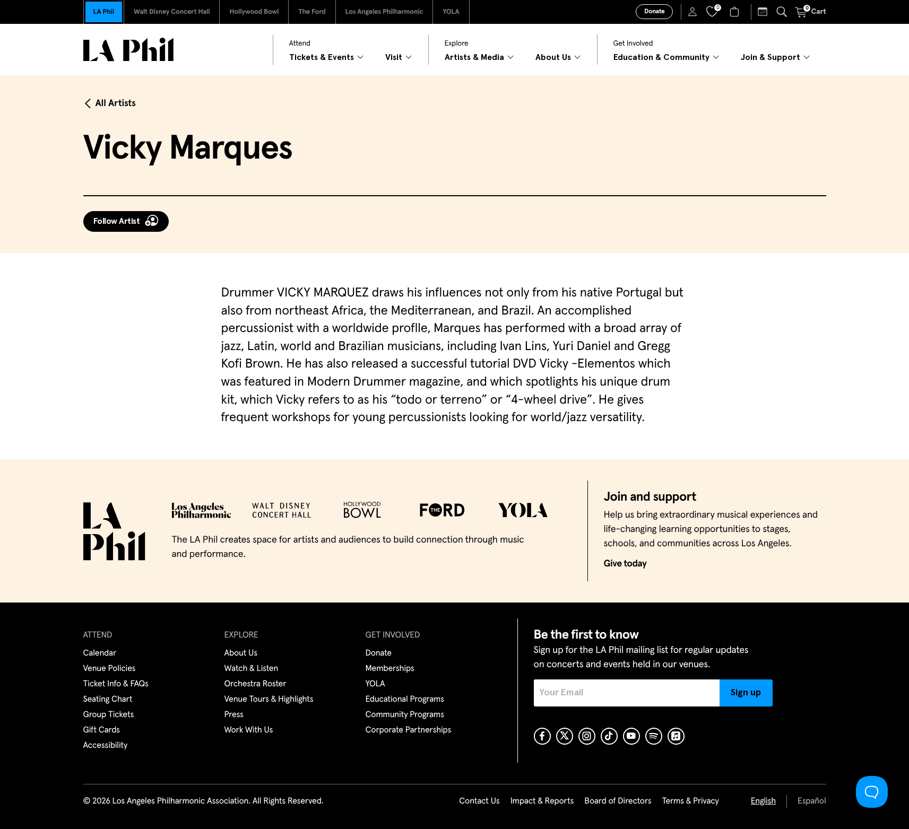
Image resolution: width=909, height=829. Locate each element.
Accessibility (105, 745)
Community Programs (405, 715)
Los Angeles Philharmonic (384, 11)
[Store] (736, 12)
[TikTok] (609, 736)
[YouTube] (631, 736)
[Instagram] (586, 736)
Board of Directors (617, 801)
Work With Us (248, 730)
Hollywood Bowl (254, 11)
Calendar (100, 653)
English (763, 801)
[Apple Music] (676, 736)
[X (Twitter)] (564, 736)
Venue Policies (109, 669)
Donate (654, 11)
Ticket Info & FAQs (116, 684)
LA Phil (103, 11)
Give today (625, 564)
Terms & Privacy (690, 801)
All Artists (116, 103)
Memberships (390, 669)
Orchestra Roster (255, 684)
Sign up (746, 692)
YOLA (451, 11)
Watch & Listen (251, 669)
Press (234, 715)
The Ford (311, 11)
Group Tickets (108, 715)
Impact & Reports (542, 801)
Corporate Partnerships (409, 730)
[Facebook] (542, 736)
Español (812, 801)
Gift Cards (101, 730)
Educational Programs (405, 699)
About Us (241, 653)
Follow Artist (116, 221)
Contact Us (479, 801)
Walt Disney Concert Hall (172, 11)
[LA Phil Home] (128, 50)
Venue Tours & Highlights (269, 699)
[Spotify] (653, 736)
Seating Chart (108, 699)
